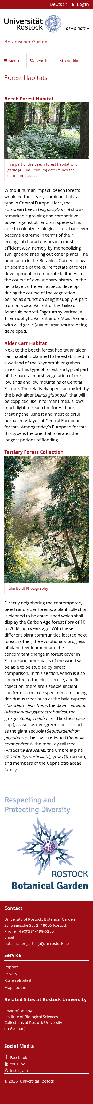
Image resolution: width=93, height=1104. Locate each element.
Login (82, 4)
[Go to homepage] (46, 23)
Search (42, 60)
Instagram (19, 1070)
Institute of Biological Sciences (31, 1016)
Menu (14, 60)
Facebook (18, 1057)
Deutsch (59, 4)
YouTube (17, 1063)
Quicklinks (74, 60)
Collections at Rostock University (33, 1022)
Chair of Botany (18, 1010)
